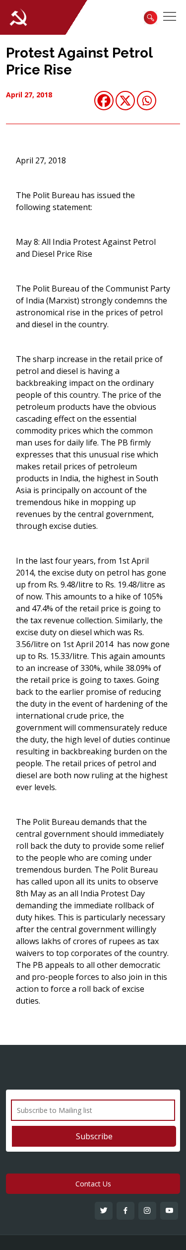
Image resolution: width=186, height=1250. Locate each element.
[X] (125, 100)
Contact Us (93, 1183)
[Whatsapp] (146, 100)
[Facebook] (104, 100)
